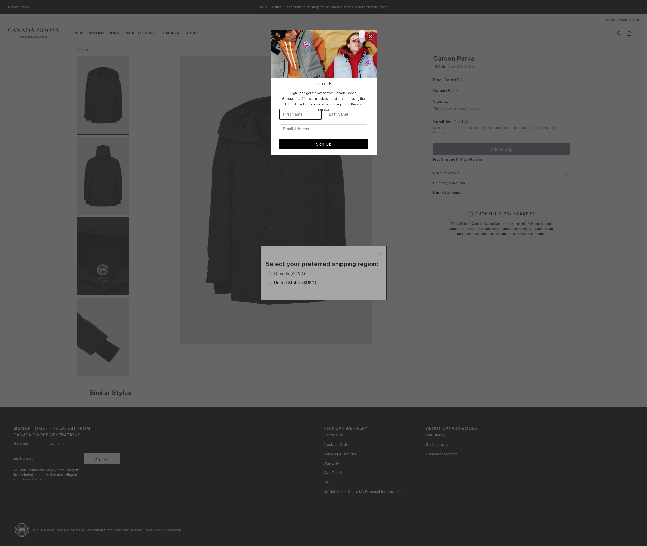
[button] (370, 36)
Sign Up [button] (323, 144)
